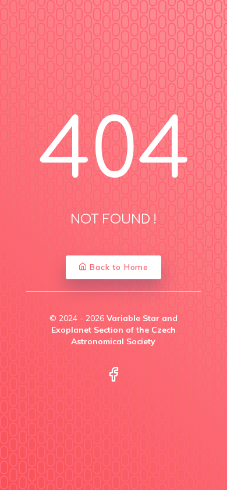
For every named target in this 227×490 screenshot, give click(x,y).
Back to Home (117, 267)
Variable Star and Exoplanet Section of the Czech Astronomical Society (114, 330)
